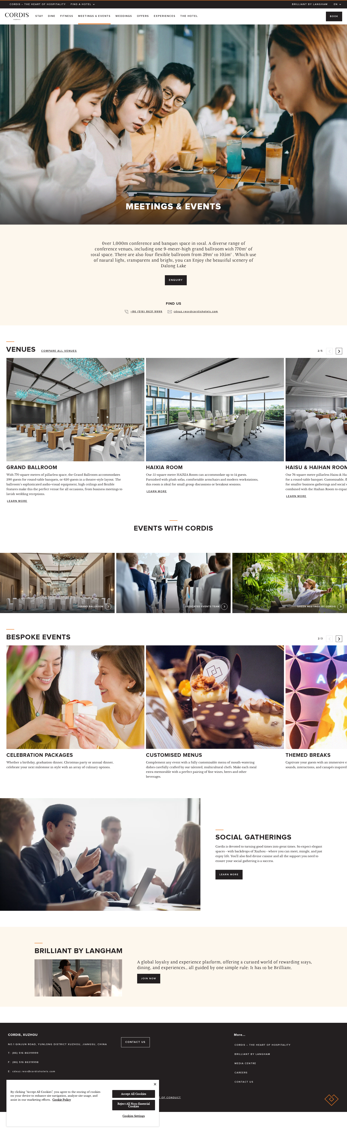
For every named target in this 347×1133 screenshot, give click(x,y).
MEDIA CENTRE (245, 1063)
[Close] (155, 1084)
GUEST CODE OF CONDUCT (161, 1097)
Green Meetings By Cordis (316, 606)
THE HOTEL (189, 16)
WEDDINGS (123, 16)
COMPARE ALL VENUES (59, 351)
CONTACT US (135, 1042)
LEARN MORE (17, 501)
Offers (143, 16)
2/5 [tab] (320, 349)
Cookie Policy (61, 1099)
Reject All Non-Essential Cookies (133, 1105)
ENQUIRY (176, 280)
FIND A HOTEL (81, 4)
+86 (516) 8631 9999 (146, 311)
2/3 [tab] (320, 636)
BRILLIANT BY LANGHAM (310, 4)
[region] (82, 1103)
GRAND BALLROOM (91, 606)
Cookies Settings (133, 1116)
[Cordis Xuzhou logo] (17, 16)
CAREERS (241, 1073)
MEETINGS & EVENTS (94, 16)
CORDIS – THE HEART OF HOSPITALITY (38, 4)
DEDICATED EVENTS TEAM (202, 606)
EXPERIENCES (165, 16)
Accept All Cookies (133, 1094)
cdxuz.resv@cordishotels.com (196, 311)
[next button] (339, 351)
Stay (39, 16)
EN (336, 4)
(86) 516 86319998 (25, 1062)
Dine (51, 16)
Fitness (66, 16)
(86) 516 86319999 (25, 1053)
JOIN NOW (148, 978)
